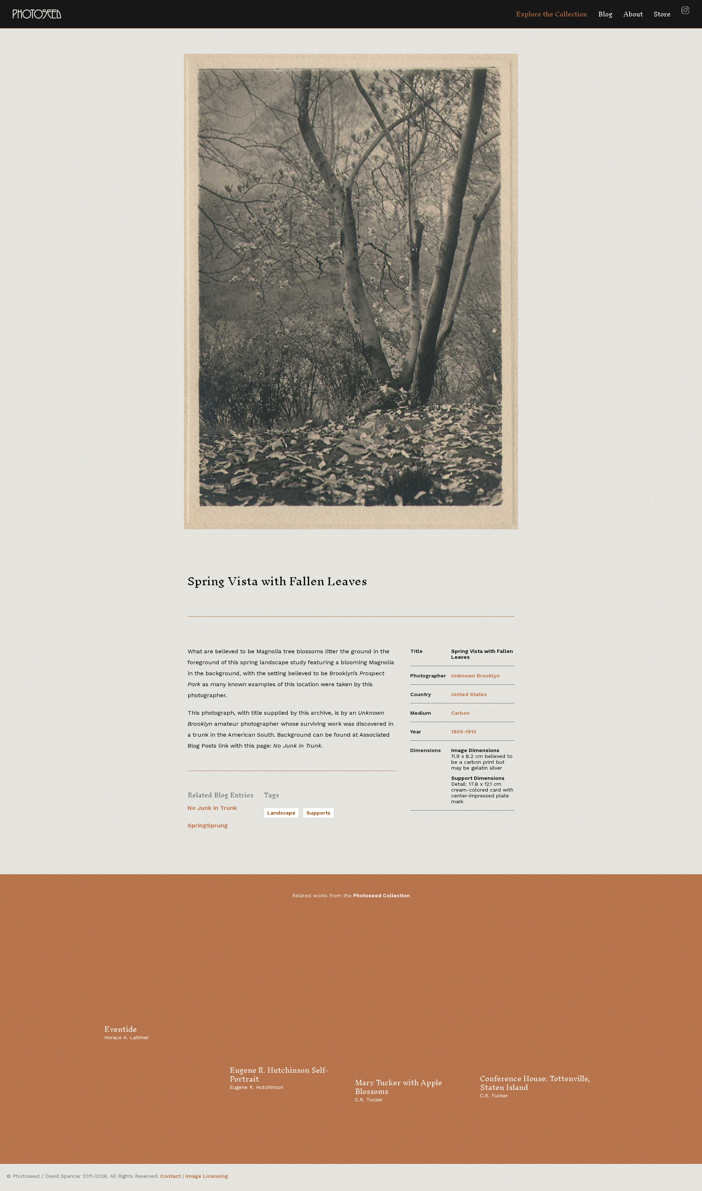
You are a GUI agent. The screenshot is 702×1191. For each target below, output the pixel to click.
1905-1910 (463, 731)
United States (469, 694)
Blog (605, 14)
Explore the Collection (551, 14)
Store (662, 14)
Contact (170, 1176)
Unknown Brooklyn (475, 676)
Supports (318, 813)
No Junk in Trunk (212, 807)
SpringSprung (208, 825)
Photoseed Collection (381, 895)
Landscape (281, 813)
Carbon (460, 713)
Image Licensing (206, 1176)
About (633, 14)
